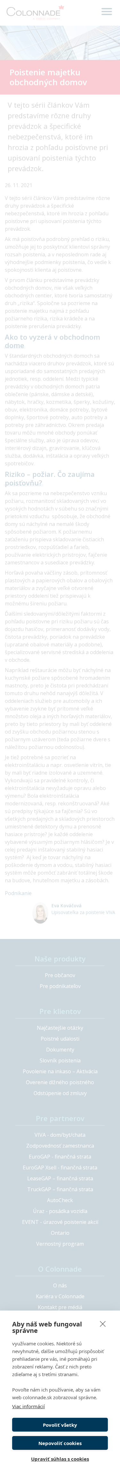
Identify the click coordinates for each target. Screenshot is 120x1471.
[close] (103, 1323)
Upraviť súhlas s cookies (60, 1459)
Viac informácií (28, 1406)
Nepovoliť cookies (60, 1443)
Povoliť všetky (60, 1425)
